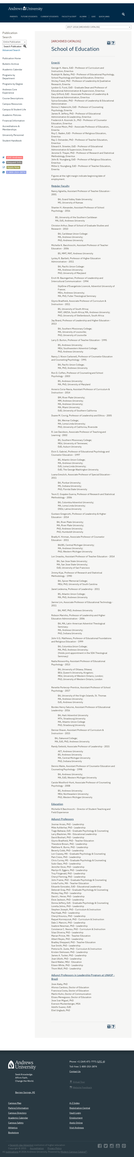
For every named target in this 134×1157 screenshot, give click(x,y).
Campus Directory (17, 1113)
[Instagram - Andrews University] (112, 1147)
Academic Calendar (12, 70)
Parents (14, 17)
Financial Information (13, 121)
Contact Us (75, 1071)
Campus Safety (16, 1123)
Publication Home (11, 58)
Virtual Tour (79, 1082)
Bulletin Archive (10, 64)
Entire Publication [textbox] (11, 42)
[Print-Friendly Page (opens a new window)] (109, 43)
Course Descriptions (12, 98)
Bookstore (13, 1133)
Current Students (50, 17)
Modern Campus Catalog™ (74, 1152)
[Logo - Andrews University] (22, 1067)
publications (12, 1152)
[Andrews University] (67, 8)
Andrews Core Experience (9, 91)
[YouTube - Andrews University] (118, 1147)
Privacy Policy (55, 1148)
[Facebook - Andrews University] (100, 1147)
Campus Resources (12, 104)
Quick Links (104, 17)
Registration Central (79, 1108)
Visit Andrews (76, 1128)
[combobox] (98, 27)
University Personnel (13, 135)
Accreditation (37, 1148)
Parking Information (18, 1108)
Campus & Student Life (14, 110)
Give (94, 17)
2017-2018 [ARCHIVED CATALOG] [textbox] (83, 27)
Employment (76, 1118)
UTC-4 (101, 1062)
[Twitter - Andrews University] (106, 1147)
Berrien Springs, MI (25, 1092)
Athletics (12, 1128)
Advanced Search (11, 50)
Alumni (83, 17)
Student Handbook (12, 141)
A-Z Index (74, 1103)
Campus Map (14, 1103)
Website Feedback (82, 1088)
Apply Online (76, 1123)
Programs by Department (8, 77)
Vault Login (75, 1113)
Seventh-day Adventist (21, 1145)
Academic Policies (11, 115)
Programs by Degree (12, 84)
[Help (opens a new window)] (113, 43)
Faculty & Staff (69, 17)
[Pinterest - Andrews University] (124, 1147)
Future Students (29, 17)
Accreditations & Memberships (11, 128)
